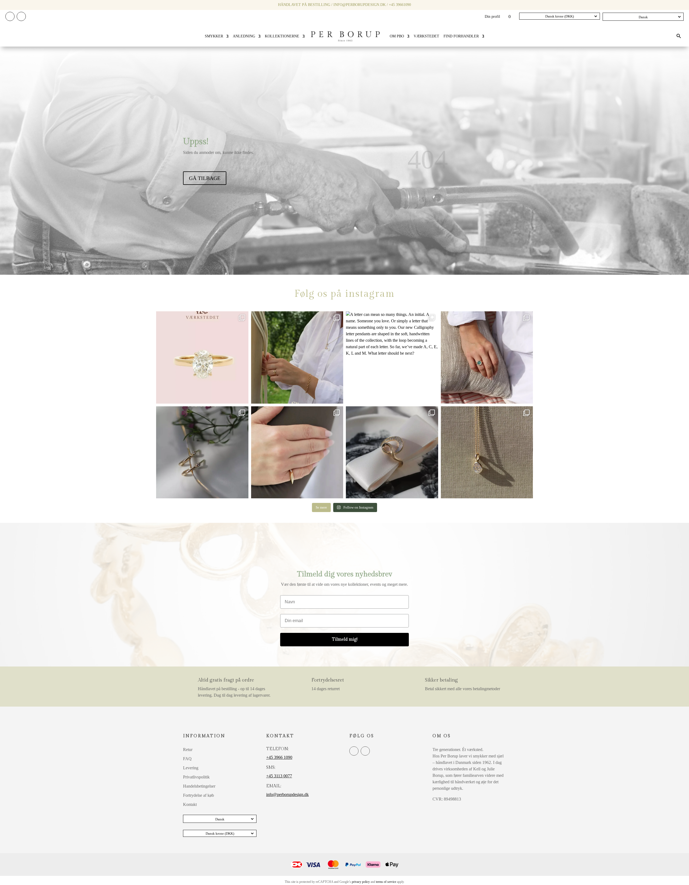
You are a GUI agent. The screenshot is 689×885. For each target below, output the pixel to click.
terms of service (386, 882)
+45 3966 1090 (279, 757)
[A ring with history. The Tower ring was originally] (297, 452)
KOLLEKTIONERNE (282, 36)
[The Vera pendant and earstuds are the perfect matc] (487, 452)
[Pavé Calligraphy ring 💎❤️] (392, 452)
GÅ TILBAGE (204, 178)
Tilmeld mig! (344, 639)
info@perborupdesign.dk (359, 5)
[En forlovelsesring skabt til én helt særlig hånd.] (202, 357)
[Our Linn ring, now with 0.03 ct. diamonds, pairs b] (297, 357)
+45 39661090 (400, 5)
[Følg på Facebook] (10, 16)
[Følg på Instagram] (21, 16)
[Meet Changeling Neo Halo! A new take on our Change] (487, 357)
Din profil (492, 17)
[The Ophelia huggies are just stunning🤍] (202, 452)
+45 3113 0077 (279, 776)
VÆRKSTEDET (426, 36)
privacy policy (361, 882)
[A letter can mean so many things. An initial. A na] (392, 357)
